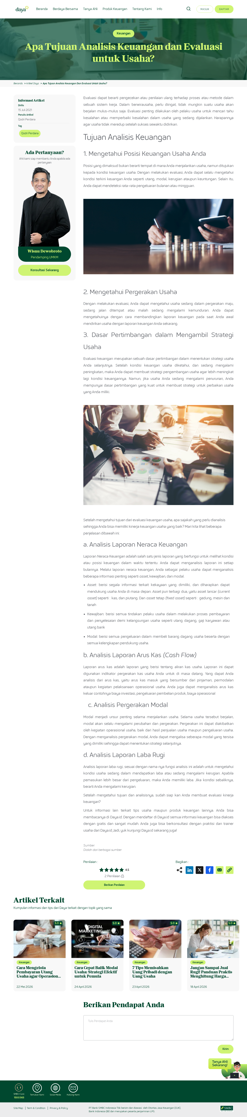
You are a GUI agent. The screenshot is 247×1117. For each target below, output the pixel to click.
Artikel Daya (32, 83)
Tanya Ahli (90, 9)
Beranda (42, 9)
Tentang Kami (142, 9)
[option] (123, 49)
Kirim (225, 1049)
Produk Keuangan (115, 9)
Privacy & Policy (59, 1108)
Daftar (224, 9)
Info (159, 9)
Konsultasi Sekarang (44, 270)
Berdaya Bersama (65, 9)
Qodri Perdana (29, 133)
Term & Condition (36, 1108)
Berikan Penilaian (114, 885)
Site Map (18, 1108)
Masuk (204, 9)
